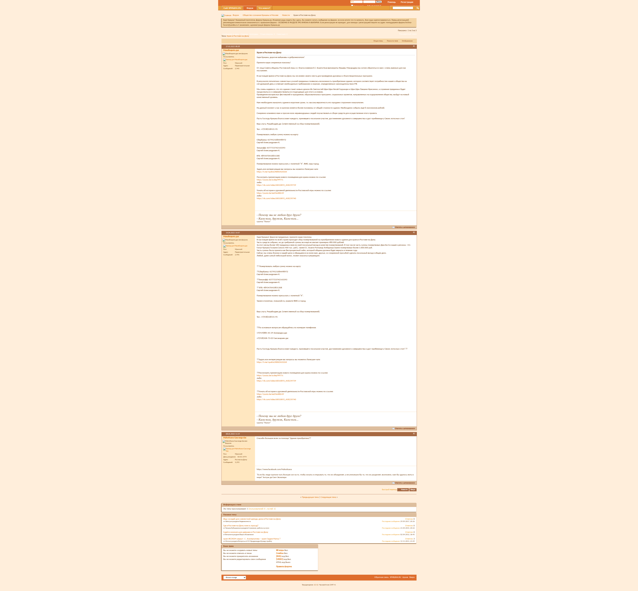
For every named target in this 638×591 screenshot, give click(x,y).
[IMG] (278, 556)
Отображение (407, 41)
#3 (414, 434)
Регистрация (407, 2)
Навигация (281, 34)
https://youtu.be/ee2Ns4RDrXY (270, 193)
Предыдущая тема (310, 497)
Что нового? (264, 8)
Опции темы (378, 41)
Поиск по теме (392, 41)
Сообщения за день (230, 34)
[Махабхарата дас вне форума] (235, 60)
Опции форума (266, 34)
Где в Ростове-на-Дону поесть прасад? (240, 526)
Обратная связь (381, 577)
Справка (244, 34)
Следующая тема (328, 497)
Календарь (253, 34)
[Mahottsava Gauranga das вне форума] (238, 450)
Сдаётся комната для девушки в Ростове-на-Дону (245, 532)
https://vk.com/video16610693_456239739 (276, 185)
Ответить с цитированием (405, 227)
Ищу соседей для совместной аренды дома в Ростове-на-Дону (252, 519)
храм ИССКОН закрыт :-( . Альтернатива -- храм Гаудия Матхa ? (251, 539)
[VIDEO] (279, 559)
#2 (414, 233)
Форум (250, 8)
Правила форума (284, 567)
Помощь (392, 2)
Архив (405, 577)
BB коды (280, 550)
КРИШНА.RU (395, 577)
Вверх (413, 490)
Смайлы (280, 553)
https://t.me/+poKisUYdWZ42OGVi (272, 172)
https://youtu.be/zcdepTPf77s (270, 180)
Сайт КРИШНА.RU (232, 8)
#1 (414, 46)
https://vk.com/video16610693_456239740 (276, 198)
